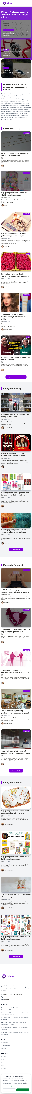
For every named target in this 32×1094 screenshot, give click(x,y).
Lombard (3, 1068)
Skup (2, 1065)
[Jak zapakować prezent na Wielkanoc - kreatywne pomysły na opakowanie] (16, 884)
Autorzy (4, 1039)
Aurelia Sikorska (9, 427)
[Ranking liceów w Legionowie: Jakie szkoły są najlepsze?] (16, 402)
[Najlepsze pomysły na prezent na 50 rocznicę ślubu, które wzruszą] (16, 797)
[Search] (29, 3)
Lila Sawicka (8, 466)
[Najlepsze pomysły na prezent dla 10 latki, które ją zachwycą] (16, 925)
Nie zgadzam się (9, 1089)
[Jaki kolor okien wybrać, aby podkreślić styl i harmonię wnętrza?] (16, 699)
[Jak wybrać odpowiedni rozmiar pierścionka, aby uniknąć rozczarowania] (16, 29)
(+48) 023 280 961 (8, 997)
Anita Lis (7, 543)
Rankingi (3, 1060)
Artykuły (4, 1004)
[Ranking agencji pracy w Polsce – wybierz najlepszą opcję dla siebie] (16, 520)
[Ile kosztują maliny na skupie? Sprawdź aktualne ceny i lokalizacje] (16, 262)
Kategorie (4, 1053)
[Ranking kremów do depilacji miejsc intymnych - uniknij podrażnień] (16, 481)
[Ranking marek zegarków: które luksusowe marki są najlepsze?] (16, 48)
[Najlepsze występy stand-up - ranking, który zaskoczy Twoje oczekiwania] (16, 442)
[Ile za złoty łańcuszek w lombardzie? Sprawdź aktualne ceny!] (16, 141)
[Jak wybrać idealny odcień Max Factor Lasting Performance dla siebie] (16, 302)
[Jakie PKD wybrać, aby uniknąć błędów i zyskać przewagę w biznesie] (16, 739)
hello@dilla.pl (7, 999)
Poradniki (3, 1057)
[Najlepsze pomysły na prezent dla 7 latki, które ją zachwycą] (16, 843)
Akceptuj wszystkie (22, 1089)
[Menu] (26, 3)
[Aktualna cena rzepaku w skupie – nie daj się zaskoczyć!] (16, 345)
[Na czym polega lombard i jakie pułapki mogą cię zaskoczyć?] (16, 222)
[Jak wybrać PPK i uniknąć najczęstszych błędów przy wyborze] (16, 658)
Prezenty (3, 1062)
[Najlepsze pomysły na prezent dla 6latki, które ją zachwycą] (16, 181)
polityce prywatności (7, 1086)
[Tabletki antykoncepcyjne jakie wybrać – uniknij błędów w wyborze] (16, 578)
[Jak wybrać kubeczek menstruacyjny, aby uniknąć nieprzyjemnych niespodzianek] (16, 617)
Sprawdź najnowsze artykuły (16, 377)
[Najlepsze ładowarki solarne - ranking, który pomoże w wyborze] (16, 68)
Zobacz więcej (16, 549)
